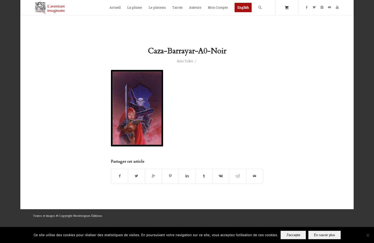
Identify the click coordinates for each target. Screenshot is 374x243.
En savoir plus (324, 235)
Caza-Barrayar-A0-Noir (187, 51)
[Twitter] (314, 7)
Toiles (188, 61)
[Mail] (329, 7)
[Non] (367, 235)
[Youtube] (337, 7)
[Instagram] (322, 7)
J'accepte (293, 235)
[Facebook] (306, 7)
